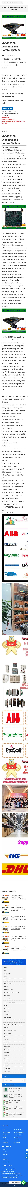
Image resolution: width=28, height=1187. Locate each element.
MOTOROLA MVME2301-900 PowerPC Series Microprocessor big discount (18, 918)
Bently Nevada (8, 983)
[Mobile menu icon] (25, 2)
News (4, 1157)
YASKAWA (7, 1068)
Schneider (6, 1052)
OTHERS (6, 1040)
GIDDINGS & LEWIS (9, 1002)
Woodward (7, 1062)
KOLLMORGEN (8, 1018)
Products (5, 1152)
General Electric (8, 999)
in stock (14, 111)
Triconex (6, 1058)
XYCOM (6, 1065)
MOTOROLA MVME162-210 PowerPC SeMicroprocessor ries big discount (18, 928)
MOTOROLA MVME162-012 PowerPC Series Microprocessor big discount (18, 948)
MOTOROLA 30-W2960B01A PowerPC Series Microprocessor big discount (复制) (18, 908)
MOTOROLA (9, 111)
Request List (6, 1162)
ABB (5, 970)
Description (5, 131)
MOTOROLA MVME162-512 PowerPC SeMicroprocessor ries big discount (18, 938)
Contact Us (5, 1159)
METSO (6, 1027)
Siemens (6, 1055)
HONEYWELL (7, 1008)
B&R (5, 977)
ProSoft (6, 1043)
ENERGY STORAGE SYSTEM (11, 992)
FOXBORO (7, 995)
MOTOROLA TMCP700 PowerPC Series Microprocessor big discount (18, 897)
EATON (6, 986)
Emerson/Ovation (9, 989)
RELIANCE (7, 1046)
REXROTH (7, 1049)
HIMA (5, 1005)
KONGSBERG (7, 1021)
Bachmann (7, 980)
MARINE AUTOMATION (10, 1024)
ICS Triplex (7, 1011)
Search (23, 1080)
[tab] (14, 130)
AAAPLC (6, 967)
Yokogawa (7, 1071)
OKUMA (6, 1036)
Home (4, 1149)
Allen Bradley (7, 973)
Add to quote (7, 109)
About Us (5, 1154)
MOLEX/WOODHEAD (10, 1030)
